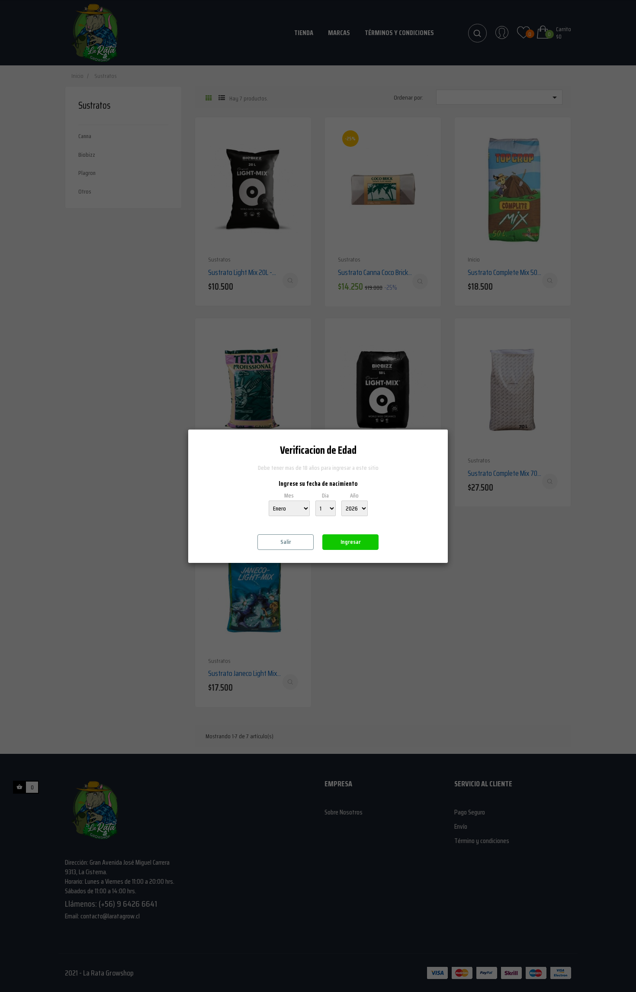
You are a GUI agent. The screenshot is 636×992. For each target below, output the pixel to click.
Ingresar (350, 541)
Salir (285, 541)
